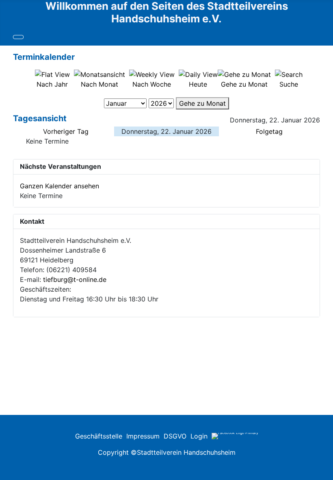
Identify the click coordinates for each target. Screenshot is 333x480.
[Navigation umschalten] (18, 37)
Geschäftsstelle (98, 436)
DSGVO (175, 436)
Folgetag (269, 131)
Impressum (143, 436)
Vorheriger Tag (66, 131)
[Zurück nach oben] (323, 443)
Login (199, 436)
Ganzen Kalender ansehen (59, 186)
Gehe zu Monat (202, 103)
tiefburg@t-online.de (74, 279)
